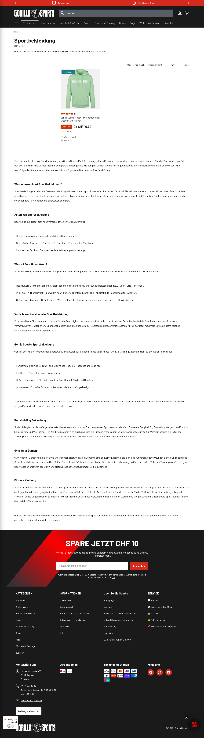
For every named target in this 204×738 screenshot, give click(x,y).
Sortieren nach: (136, 64)
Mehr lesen (100, 51)
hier (113, 577)
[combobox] (116, 13)
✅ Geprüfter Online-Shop (160, 606)
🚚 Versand (153, 613)
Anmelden (139, 565)
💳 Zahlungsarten (156, 620)
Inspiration (109, 633)
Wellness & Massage (25, 646)
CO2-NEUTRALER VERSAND (117, 639)
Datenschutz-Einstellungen (72, 620)
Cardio (19, 620)
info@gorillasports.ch (31, 700)
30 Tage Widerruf (146, 3)
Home (17, 32)
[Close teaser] (186, 717)
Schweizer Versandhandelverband (120, 613)
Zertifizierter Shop (64, 3)
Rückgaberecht (67, 606)
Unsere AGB (65, 600)
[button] (186, 13)
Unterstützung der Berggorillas (118, 620)
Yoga (18, 639)
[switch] (10, 726)
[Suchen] (62, 13)
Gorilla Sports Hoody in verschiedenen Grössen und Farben (80, 119)
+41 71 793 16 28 (28, 685)
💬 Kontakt (153, 600)
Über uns (108, 606)
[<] (15, 3)
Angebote (20, 600)
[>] (188, 3)
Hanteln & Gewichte (25, 613)
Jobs (62, 633)
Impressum (65, 626)
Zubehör (20, 652)
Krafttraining (22, 606)
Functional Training (25, 626)
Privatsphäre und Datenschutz (74, 613)
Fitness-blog (110, 626)
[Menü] (16, 718)
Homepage (109, 600)
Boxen (19, 633)
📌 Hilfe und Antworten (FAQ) (161, 626)
